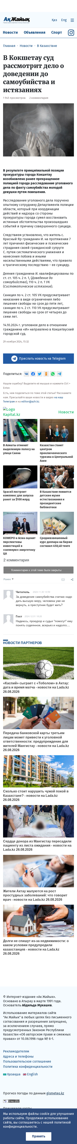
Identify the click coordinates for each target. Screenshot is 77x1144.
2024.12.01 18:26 (33, 616)
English (32, 1074)
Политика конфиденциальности (28, 1067)
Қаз (54, 20)
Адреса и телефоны (18, 1056)
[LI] (12, 1085)
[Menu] (72, 20)
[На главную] (16, 20)
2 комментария (38, 97)
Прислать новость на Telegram (42, 358)
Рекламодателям (16, 1051)
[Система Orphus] (11, 1101)
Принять (38, 1136)
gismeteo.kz (55, 1093)
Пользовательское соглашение (27, 1061)
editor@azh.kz (30, 401)
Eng (64, 20)
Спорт (56, 32)
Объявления (34, 32)
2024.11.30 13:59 (41, 591)
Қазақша (14, 1074)
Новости (10, 32)
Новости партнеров (22, 642)
